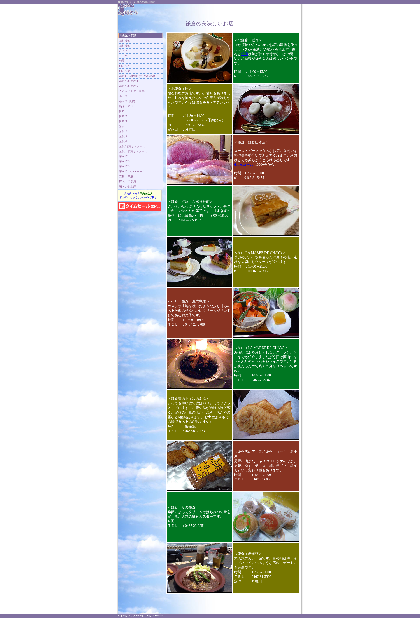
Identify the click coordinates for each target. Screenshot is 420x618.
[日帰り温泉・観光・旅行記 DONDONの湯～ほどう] (128, 15)
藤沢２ (123, 131)
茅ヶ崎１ (124, 156)
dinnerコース (243, 164)
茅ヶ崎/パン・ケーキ (132, 171)
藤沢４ (123, 141)
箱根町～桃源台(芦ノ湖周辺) (137, 76)
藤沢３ (123, 136)
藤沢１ (123, 126)
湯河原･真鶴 (127, 101)
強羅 (122, 61)
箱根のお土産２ (129, 86)
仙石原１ (124, 66)
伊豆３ (123, 121)
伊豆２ (123, 116)
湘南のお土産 (127, 186)
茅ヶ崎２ (124, 161)
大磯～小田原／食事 (132, 91)
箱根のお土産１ (129, 81)
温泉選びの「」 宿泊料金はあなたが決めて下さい (139, 195)
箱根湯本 (124, 40)
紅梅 (244, 54)
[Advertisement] (247, 10)
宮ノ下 (123, 50)
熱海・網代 (126, 106)
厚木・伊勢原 (127, 181)
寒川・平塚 (126, 176)
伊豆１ (123, 111)
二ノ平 (123, 55)
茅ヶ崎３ (124, 166)
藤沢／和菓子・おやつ (133, 151)
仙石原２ (124, 71)
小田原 (123, 96)
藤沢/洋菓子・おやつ (132, 146)
